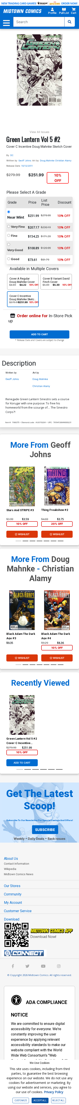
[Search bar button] (69, 22)
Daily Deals (36, 838)
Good (15, 259)
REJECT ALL (58, 1100)
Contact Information (16, 863)
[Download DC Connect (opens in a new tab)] (41, 953)
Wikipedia (10, 869)
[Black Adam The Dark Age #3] (22, 610)
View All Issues (39, 132)
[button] (52, 12)
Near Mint (15, 217)
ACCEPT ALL (40, 1100)
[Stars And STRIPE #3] (22, 486)
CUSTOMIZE (20, 1100)
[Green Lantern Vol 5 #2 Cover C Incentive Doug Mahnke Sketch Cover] (22, 715)
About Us (11, 858)
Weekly (19, 838)
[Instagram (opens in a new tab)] (59, 966)
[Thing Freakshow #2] (57, 486)
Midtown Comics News (18, 874)
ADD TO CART (39, 334)
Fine (14, 236)
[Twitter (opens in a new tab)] (27, 966)
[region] (9, 492)
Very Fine (18, 226)
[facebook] (13, 966)
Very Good (15, 250)
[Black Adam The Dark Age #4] (57, 610)
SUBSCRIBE (45, 829)
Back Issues (56, 838)
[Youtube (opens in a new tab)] (43, 966)
